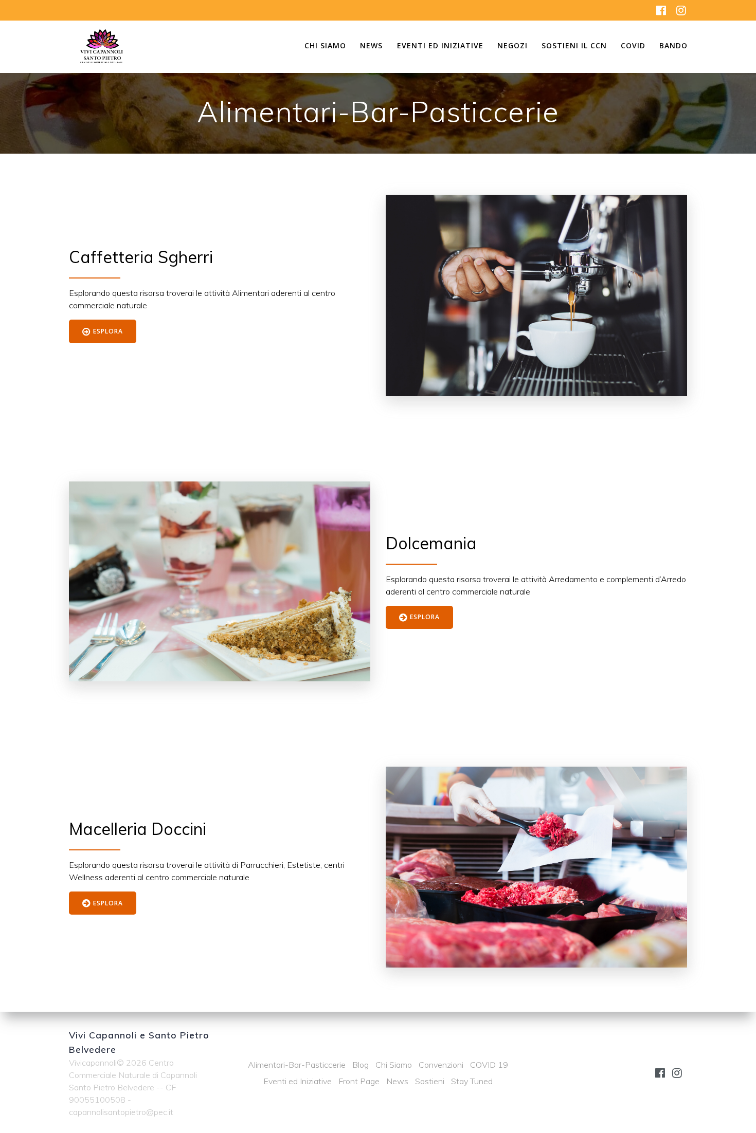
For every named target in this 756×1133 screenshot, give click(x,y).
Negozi (512, 46)
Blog (360, 1065)
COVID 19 (489, 1065)
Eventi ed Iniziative (440, 46)
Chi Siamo (325, 46)
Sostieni (429, 1081)
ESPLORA (108, 331)
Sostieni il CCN (574, 46)
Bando (673, 46)
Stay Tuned (472, 1081)
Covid (633, 46)
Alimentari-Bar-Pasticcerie (297, 1065)
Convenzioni (441, 1065)
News (371, 46)
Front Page (359, 1081)
